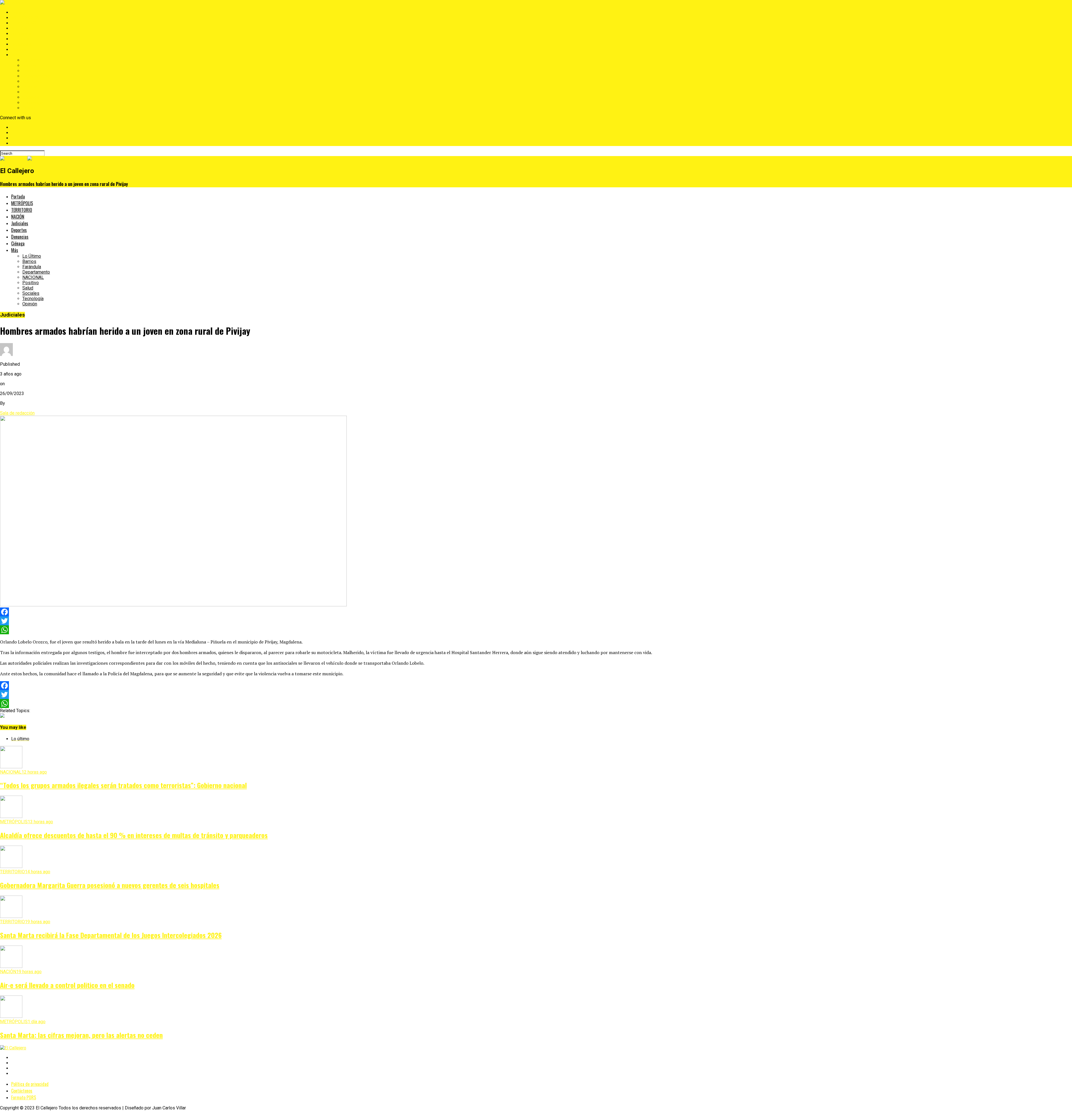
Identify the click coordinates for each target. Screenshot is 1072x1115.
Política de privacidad (30, 1084)
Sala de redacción (17, 413)
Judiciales (21, 33)
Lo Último (31, 60)
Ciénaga (19, 49)
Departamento (36, 76)
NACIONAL (33, 81)
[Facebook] (536, 611)
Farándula (31, 70)
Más (15, 55)
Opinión (29, 108)
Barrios (29, 65)
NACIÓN (19, 28)
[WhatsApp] (536, 629)
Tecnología (33, 102)
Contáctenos (21, 1090)
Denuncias (21, 44)
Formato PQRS (23, 1097)
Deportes (20, 39)
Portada (19, 12)
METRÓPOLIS (25, 17)
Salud (27, 92)
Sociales (30, 97)
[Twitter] (536, 620)
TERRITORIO (23, 23)
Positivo (30, 86)
